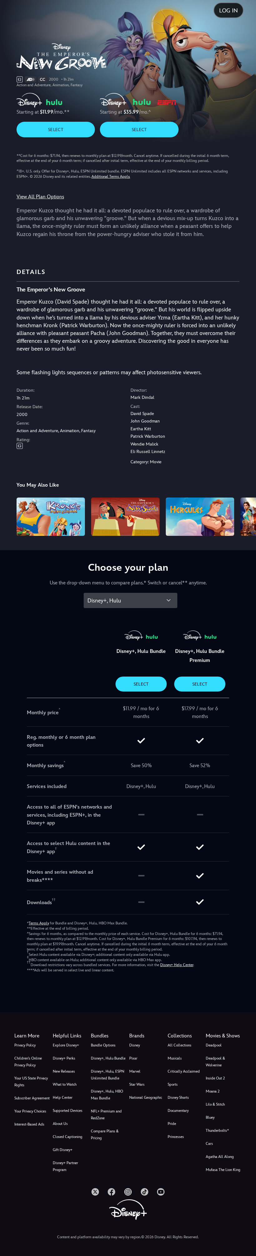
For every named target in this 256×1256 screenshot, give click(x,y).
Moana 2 (212, 1091)
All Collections (179, 1045)
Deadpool (214, 1045)
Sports (173, 1084)
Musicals (175, 1058)
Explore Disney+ (66, 1045)
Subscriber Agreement (32, 1098)
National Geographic (145, 1097)
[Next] (245, 516)
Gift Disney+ (62, 1150)
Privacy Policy (25, 1045)
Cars (209, 1143)
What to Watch (64, 1084)
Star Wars (137, 1084)
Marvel (134, 1071)
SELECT (55, 129)
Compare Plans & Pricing (105, 1134)
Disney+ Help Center (176, 965)
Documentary (178, 1110)
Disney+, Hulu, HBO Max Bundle (107, 1094)
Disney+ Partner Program (65, 1166)
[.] (95, 1192)
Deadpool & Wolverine (215, 1061)
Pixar (133, 1058)
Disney (134, 1045)
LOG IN (228, 10)
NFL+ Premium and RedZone (106, 1114)
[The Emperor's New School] (125, 517)
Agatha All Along (220, 1156)
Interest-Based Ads (29, 1124)
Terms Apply (39, 923)
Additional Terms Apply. (110, 176)
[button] (71, 1036)
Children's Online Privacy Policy (28, 1061)
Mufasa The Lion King (223, 1170)
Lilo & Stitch (215, 1104)
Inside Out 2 (215, 1078)
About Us (60, 1123)
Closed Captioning (67, 1137)
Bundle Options (103, 1045)
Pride (172, 1123)
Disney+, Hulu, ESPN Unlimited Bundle (107, 1074)
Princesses (176, 1137)
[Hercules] (200, 517)
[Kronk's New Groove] (51, 517)
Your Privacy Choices (30, 1111)
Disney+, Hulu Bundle (108, 1058)
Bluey (210, 1117)
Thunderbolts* (217, 1130)
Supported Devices (67, 1110)
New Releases (64, 1071)
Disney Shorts (178, 1097)
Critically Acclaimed (184, 1071)
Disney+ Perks (64, 1058)
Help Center (62, 1097)
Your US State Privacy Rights (31, 1081)
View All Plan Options (40, 197)
